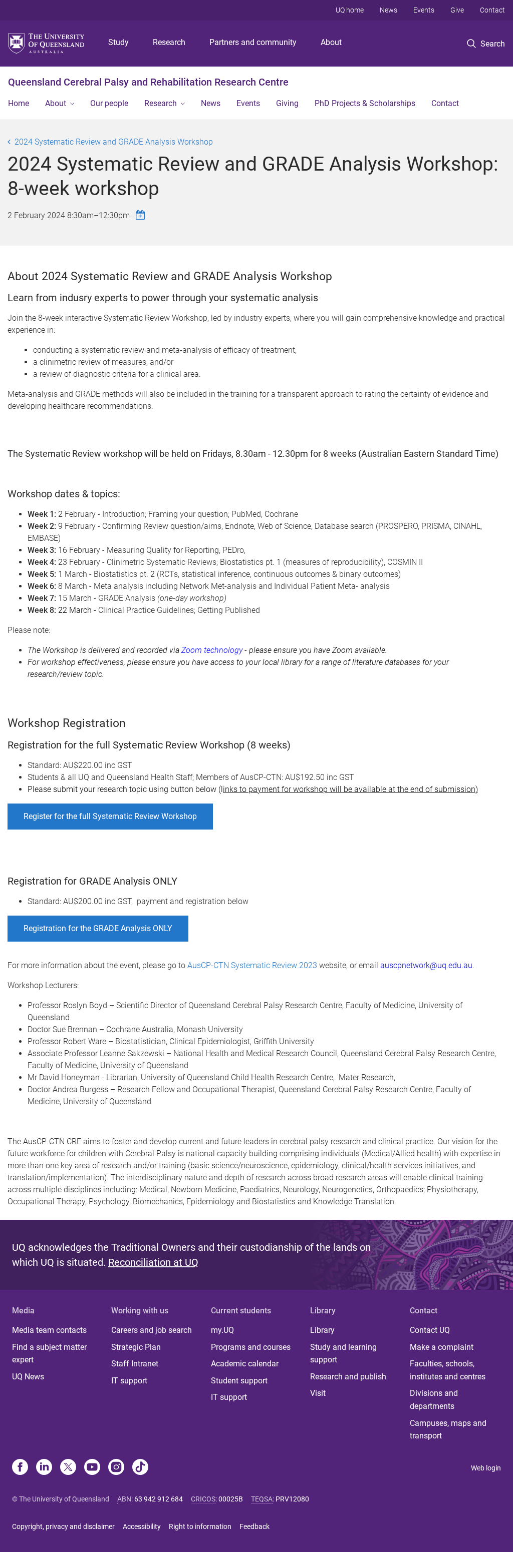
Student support (239, 1380)
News (388, 10)
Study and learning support (343, 1353)
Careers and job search (151, 1330)
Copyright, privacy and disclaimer (63, 1526)
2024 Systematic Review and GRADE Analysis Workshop (114, 142)
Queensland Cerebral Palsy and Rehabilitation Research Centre (148, 82)
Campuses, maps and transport (448, 1429)
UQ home (350, 10)
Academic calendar (245, 1363)
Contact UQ (430, 1330)
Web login (486, 1468)
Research (169, 42)
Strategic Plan (136, 1347)
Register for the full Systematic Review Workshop (110, 816)
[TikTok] (140, 1468)
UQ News (28, 1376)
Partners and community (253, 42)
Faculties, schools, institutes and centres (447, 1370)
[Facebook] (20, 1468)
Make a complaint (441, 1347)
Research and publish (348, 1376)
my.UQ (222, 1330)
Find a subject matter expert (49, 1353)
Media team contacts (49, 1330)
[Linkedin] (44, 1468)
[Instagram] (116, 1468)
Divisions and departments (434, 1399)
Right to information (200, 1526)
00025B (230, 1499)
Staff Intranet (134, 1363)
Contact (492, 10)
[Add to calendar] (142, 215)
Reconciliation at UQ (153, 1262)
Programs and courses (251, 1347)
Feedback (254, 1526)
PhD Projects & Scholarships (365, 103)
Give (457, 10)
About (331, 42)
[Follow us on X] (68, 1468)
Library (322, 1330)
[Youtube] (92, 1468)
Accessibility (142, 1526)
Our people (109, 103)
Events (423, 10)
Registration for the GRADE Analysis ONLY (98, 928)
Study (118, 42)
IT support (129, 1380)
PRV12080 (292, 1499)
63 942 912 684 (158, 1499)
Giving (287, 103)
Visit (318, 1393)
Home (18, 103)
